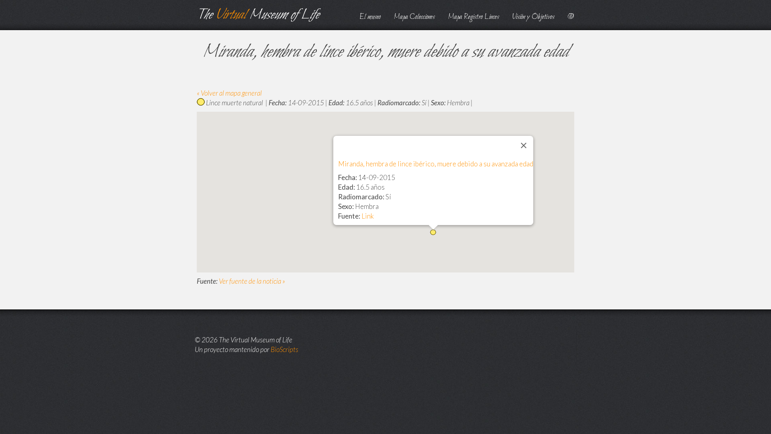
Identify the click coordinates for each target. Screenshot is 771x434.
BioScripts (284, 349)
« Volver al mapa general (229, 93)
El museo (370, 17)
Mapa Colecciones (414, 17)
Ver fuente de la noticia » (252, 281)
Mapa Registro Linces (473, 17)
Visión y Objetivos (533, 17)
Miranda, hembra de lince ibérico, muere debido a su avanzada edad (435, 164)
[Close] (523, 145)
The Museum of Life (258, 15)
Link (367, 216)
